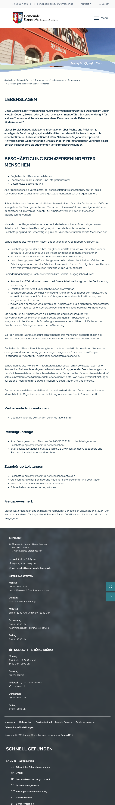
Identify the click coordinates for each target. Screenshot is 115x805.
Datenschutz (26, 722)
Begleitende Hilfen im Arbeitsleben (31, 176)
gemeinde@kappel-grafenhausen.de (55, 4)
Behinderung (74, 80)
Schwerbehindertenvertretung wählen (33, 487)
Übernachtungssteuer (27, 785)
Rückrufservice (24, 797)
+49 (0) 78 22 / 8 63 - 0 (23, 559)
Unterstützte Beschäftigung (26, 183)
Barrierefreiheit (44, 722)
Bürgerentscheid (25, 803)
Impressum (10, 722)
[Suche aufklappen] (110, 586)
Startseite (8, 80)
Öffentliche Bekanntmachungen (33, 767)
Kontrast (85, 4)
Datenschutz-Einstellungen (19, 727)
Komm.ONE (67, 735)
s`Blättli (20, 773)
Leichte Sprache (63, 722)
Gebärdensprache (84, 722)
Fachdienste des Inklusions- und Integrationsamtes (40, 179)
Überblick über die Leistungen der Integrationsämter (41, 417)
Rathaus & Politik (24, 80)
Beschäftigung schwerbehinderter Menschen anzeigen (42, 475)
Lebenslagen (58, 80)
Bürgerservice (41, 80)
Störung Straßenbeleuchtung (31, 791)
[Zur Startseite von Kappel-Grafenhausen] (45, 17)
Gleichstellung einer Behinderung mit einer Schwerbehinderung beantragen (55, 479)
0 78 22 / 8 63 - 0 (22, 4)
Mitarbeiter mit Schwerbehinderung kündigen (37, 483)
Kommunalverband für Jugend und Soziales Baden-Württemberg (42, 514)
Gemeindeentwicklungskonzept (33, 779)
